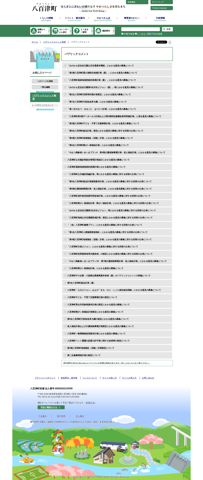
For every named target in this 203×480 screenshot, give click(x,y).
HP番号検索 (128, 34)
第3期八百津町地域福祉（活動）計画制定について (90, 348)
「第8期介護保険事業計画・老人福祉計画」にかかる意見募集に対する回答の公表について (109, 189)
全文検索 (158, 34)
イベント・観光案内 (75, 18)
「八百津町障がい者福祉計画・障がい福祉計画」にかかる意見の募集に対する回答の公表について (113, 203)
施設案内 (106, 31)
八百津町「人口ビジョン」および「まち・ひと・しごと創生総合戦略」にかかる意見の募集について (114, 290)
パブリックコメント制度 (54, 42)
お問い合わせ (148, 378)
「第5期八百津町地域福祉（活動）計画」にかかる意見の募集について (100, 138)
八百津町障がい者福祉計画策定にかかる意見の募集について (95, 312)
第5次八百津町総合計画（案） (81, 283)
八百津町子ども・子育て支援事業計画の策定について (92, 297)
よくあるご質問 (84, 30)
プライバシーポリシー (45, 378)
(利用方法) (90, 402)
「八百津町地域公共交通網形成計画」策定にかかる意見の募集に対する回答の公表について (110, 217)
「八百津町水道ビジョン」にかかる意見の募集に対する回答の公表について (102, 246)
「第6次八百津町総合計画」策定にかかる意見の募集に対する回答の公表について (105, 131)
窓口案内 (80, 416)
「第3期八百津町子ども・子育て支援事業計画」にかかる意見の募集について (103, 123)
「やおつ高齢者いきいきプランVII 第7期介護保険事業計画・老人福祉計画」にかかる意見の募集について (117, 261)
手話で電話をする (49, 407)
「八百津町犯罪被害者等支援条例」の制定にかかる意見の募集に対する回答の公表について (110, 254)
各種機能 (131, 2)
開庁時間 (61, 416)
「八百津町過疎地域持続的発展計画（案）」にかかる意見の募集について (101, 80)
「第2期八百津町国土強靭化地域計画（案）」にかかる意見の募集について (102, 73)
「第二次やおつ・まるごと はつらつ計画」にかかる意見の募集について (101, 109)
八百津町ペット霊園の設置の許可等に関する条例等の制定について (98, 340)
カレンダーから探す (64, 30)
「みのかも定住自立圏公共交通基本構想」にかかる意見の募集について (100, 65)
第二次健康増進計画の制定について (84, 355)
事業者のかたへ (132, 18)
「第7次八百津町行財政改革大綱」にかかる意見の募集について (97, 102)
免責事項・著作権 (69, 378)
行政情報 (160, 18)
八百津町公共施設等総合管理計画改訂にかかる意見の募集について (98, 160)
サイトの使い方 (109, 378)
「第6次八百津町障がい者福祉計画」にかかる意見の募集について (98, 145)
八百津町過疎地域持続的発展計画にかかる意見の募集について (96, 167)
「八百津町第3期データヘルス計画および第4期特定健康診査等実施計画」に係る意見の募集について (114, 116)
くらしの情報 (46, 18)
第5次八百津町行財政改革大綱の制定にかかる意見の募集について (98, 319)
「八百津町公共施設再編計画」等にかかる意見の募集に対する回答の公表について (105, 174)
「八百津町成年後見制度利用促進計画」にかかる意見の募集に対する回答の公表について (109, 196)
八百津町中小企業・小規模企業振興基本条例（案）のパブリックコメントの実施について (109, 275)
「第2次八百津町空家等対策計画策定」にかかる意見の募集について (99, 94)
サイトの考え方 (129, 378)
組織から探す (41, 30)
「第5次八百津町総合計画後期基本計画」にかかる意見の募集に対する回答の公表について (109, 181)
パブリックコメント (44, 105)
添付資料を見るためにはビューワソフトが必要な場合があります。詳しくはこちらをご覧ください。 (106, 363)
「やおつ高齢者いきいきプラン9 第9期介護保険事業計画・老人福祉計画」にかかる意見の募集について (116, 152)
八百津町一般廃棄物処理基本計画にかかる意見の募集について (96, 333)
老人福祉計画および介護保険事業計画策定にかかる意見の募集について (100, 326)
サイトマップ (158, 2)
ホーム (35, 42)
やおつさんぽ (103, 18)
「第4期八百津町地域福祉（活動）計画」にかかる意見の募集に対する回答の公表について (109, 239)
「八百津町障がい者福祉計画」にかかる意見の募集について (95, 268)
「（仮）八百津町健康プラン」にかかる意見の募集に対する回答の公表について (104, 225)
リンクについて (89, 378)
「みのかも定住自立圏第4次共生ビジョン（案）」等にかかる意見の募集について (105, 87)
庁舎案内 (42, 416)
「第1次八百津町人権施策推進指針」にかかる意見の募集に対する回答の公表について (107, 232)
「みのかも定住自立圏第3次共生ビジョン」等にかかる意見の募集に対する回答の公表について (111, 210)
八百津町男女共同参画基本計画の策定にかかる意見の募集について (98, 304)
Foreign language (159, 8)
